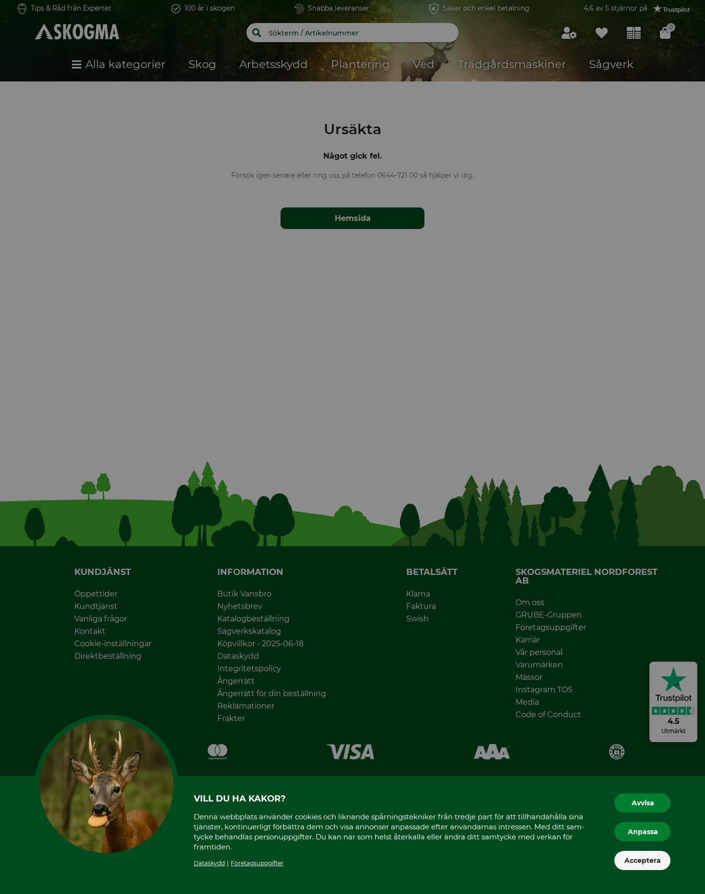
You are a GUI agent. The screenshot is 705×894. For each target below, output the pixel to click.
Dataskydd (209, 863)
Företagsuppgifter (257, 863)
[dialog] (352, 447)
